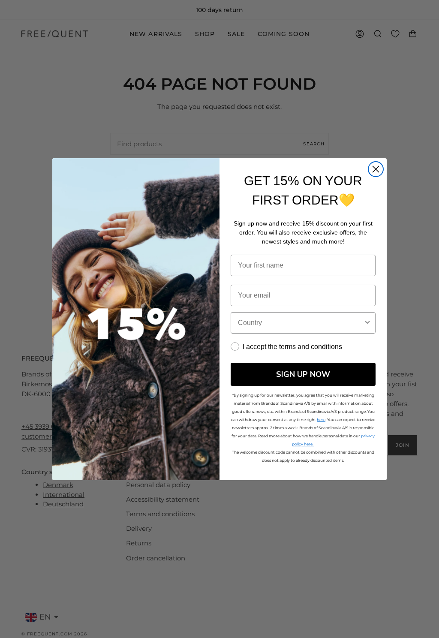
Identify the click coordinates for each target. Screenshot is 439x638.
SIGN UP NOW (303, 374)
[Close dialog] (375, 169)
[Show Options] (367, 323)
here (321, 419)
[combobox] (300, 323)
